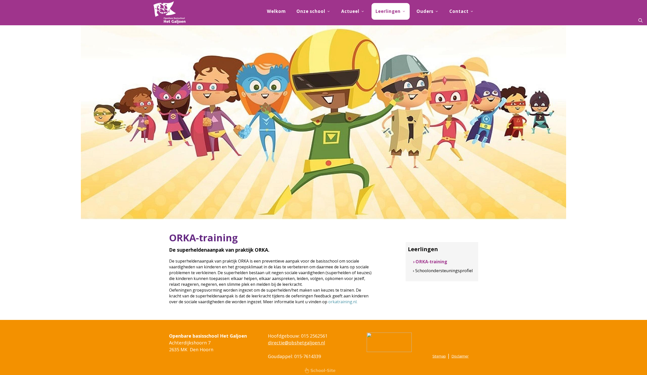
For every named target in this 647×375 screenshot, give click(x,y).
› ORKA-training (430, 262)
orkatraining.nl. (342, 301)
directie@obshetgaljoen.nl (296, 343)
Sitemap (439, 356)
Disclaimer (460, 356)
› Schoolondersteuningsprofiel (443, 270)
